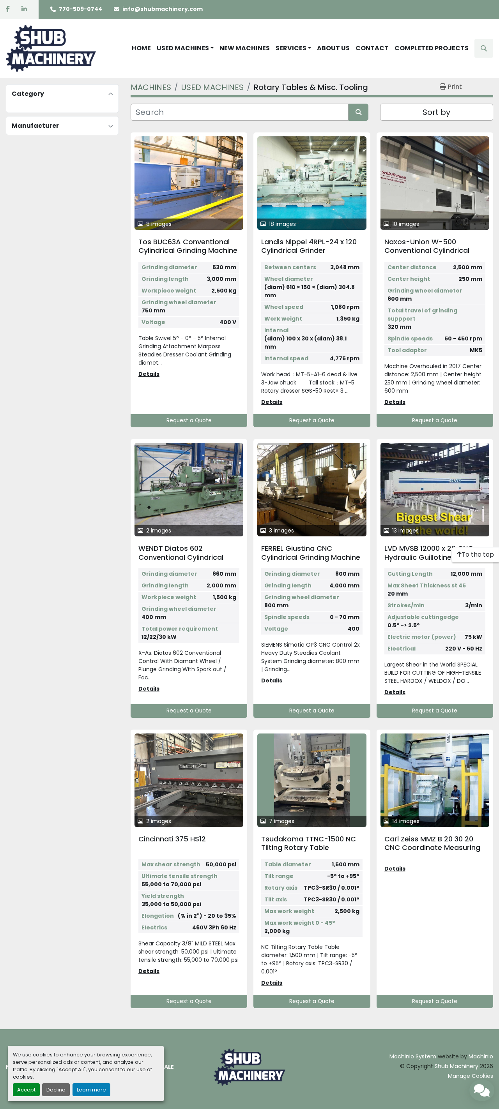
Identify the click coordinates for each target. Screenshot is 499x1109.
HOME (141, 48)
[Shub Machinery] (249, 1067)
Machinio (481, 1056)
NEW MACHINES (244, 48)
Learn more (91, 1089)
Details (148, 374)
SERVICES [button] (291, 48)
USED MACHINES (183, 48)
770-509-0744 (80, 9)
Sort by (436, 112)
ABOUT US (333, 48)
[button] (185, 48)
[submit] (358, 112)
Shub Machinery (456, 1066)
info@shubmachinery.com (162, 9)
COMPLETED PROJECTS (432, 48)
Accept (26, 1089)
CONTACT (372, 48)
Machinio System (412, 1056)
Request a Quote (189, 420)
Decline (55, 1089)
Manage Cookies (470, 1076)
